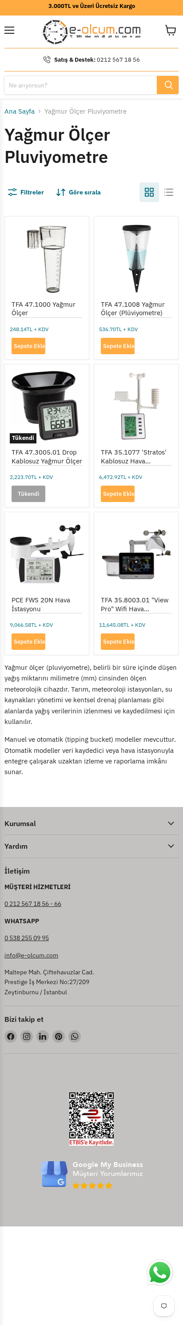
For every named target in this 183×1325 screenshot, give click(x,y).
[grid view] (149, 192)
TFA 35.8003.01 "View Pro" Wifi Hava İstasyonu (135, 608)
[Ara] (168, 85)
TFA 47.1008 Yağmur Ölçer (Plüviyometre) (133, 308)
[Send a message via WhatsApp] (160, 1273)
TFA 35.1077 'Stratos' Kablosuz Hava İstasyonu (134, 461)
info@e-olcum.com (31, 955)
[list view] (169, 192)
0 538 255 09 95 (26, 938)
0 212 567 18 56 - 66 (32, 904)
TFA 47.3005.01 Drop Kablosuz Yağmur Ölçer (47, 456)
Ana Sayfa (19, 111)
